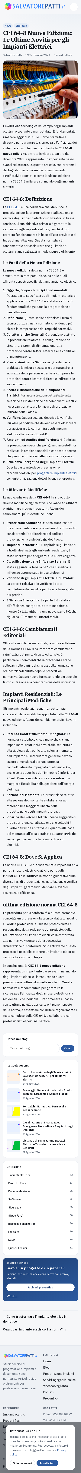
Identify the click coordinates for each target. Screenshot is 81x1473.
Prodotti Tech (12, 1420)
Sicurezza (21, 25)
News (8, 25)
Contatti (11, 1295)
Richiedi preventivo (40, 1287)
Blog (46, 1367)
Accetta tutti (47, 1463)
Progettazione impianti (58, 1374)
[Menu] (74, 7)
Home (47, 1361)
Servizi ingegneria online (59, 1380)
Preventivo (50, 1398)
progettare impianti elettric (56, 473)
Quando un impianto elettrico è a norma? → (34, 1329)
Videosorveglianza (55, 1386)
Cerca (67, 1048)
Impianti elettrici (14, 1414)
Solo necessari (22, 1463)
